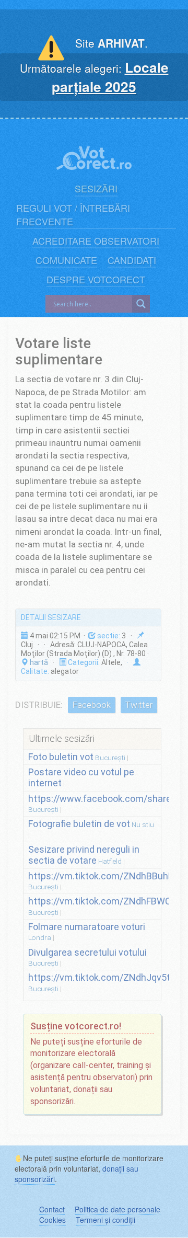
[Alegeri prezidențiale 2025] (94, 152)
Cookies (52, 1219)
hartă (38, 662)
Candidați (132, 260)
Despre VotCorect (95, 279)
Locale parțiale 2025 (110, 77)
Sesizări (96, 188)
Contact (52, 1209)
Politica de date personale (117, 1209)
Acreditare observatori (95, 240)
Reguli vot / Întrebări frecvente (73, 214)
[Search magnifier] (141, 304)
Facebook (91, 705)
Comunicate (66, 260)
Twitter (138, 705)
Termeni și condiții (105, 1219)
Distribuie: (39, 705)
